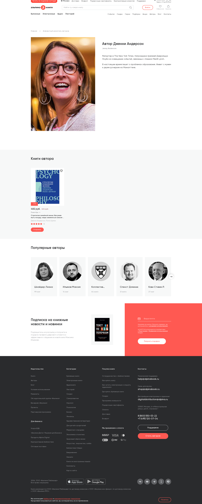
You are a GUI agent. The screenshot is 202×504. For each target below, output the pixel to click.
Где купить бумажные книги (113, 392)
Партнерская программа (41, 412)
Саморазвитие (73, 398)
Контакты (167, 14)
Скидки (120, 14)
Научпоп (70, 403)
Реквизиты (35, 394)
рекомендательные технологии (67, 499)
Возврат (84, 1)
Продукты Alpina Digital (40, 437)
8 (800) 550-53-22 (147, 416)
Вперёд (171, 276)
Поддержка (141, 1)
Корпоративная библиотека (42, 442)
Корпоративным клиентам (124, 1)
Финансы (70, 416)
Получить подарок (152, 341)
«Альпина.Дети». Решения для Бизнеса (46, 433)
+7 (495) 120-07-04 (148, 419)
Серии (127, 14)
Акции (145, 14)
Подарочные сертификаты (101, 1)
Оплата (105, 410)
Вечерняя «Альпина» (39, 403)
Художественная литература (78, 421)
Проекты (34, 407)
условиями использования (158, 326)
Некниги (70, 457)
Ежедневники (72, 452)
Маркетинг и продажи (75, 430)
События (111, 14)
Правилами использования (158, 331)
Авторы (152, 14)
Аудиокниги (71, 385)
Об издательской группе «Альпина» (45, 398)
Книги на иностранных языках (78, 461)
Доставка (75, 1)
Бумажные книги (73, 376)
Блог (159, 14)
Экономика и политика (76, 434)
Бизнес (69, 412)
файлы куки (48, 499)
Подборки (136, 14)
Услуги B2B (35, 428)
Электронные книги (74, 380)
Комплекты (71, 466)
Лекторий (69, 14)
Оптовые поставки (38, 446)
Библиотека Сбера (74, 448)
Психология (71, 407)
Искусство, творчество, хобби (79, 443)
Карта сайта (72, 470)
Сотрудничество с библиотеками (116, 376)
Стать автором (153, 436)
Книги (33, 376)
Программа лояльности (111, 401)
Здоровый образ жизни (76, 439)
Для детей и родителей (76, 425)
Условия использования (40, 389)
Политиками (143, 331)
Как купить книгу (108, 380)
